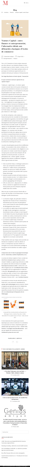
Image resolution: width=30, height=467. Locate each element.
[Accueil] (2, 12)
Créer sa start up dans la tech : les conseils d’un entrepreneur (15, 398)
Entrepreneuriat (8, 58)
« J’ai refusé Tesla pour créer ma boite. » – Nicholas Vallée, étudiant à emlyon (15, 372)
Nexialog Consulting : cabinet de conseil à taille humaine (15, 445)
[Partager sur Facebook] (13, 341)
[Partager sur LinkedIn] (17, 341)
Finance (15, 58)
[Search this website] (15, 432)
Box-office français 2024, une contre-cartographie (13, 453)
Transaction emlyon (9, 56)
